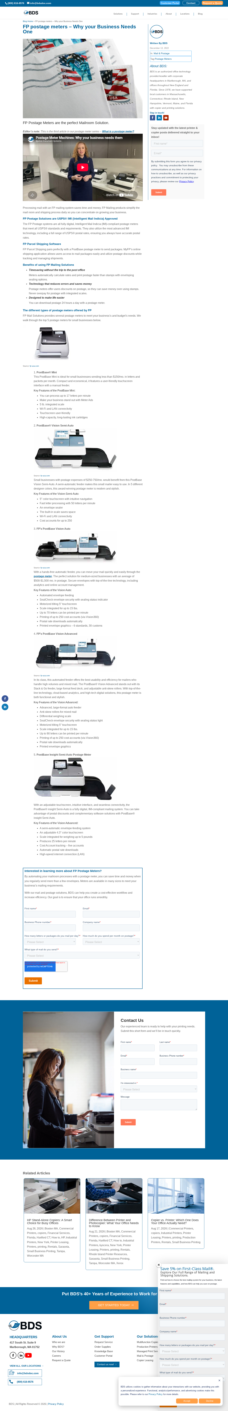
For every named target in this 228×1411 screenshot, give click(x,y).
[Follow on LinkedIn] (159, 117)
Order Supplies (102, 1346)
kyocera (104, 1245)
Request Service (103, 1342)
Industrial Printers (171, 1233)
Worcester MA (35, 1255)
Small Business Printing (41, 1251)
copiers (42, 1233)
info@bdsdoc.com (28, 1373)
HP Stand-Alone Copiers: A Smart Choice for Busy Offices (49, 1221)
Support (135, 14)
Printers (31, 1246)
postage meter (43, 576)
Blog (200, 14)
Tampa (61, 1251)
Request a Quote (212, 3)
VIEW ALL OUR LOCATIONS (25, 1365)
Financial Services (59, 1233)
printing (42, 1246)
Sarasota (63, 1246)
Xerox (119, 1263)
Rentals (52, 1246)
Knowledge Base (103, 1351)
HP (63, 1237)
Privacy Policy (156, 1394)
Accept (186, 1401)
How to (56, 1237)
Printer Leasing (59, 1242)
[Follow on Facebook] (152, 117)
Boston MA (51, 1228)
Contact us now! (105, 1364)
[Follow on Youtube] (166, 117)
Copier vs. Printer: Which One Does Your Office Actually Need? (175, 1221)
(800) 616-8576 (16, 3)
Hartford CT (43, 1237)
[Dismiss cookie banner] (219, 1381)
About (169, 14)
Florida (31, 1237)
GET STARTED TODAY (114, 1305)
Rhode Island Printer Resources (108, 1254)
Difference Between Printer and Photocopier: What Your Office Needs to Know (114, 1223)
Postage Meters (163, 59)
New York (43, 1242)
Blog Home (28, 21)
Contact (190, 3)
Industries (152, 14)
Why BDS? (58, 1346)
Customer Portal (170, 3)
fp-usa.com (34, 366)
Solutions (118, 14)
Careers (56, 1355)
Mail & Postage (162, 53)
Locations (184, 14)
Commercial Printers (181, 1228)
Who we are (58, 1342)
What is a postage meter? (118, 131)
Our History (58, 1351)
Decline (209, 1401)
